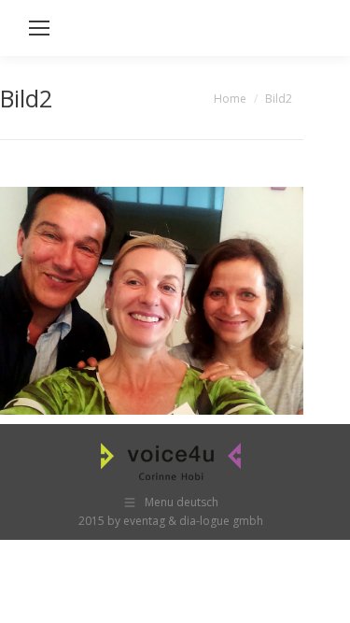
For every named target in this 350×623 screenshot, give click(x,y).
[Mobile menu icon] (39, 28)
